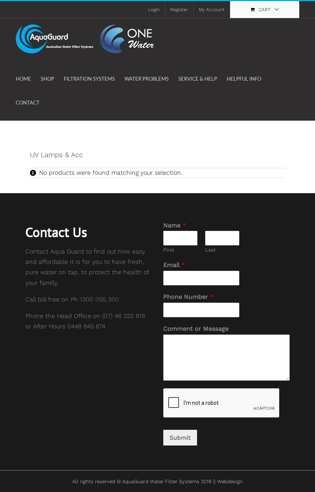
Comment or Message (196, 328)
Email (174, 264)
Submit (180, 437)
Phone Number (188, 296)
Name (174, 225)
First (168, 250)
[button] (51, 102)
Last (210, 250)
